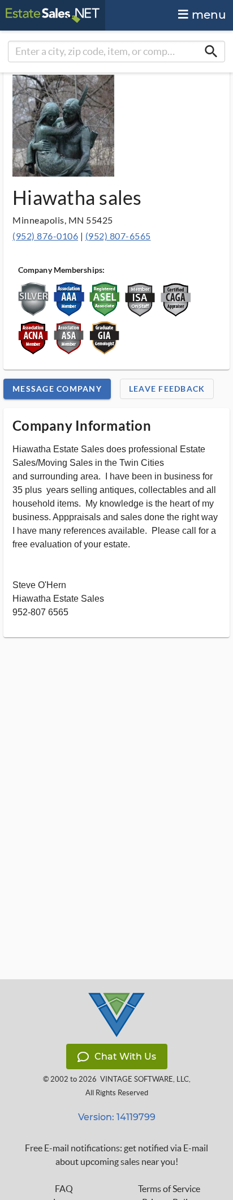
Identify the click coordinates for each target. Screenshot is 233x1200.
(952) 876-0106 (45, 235)
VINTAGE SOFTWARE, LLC (144, 1079)
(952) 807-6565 (118, 235)
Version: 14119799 (117, 1117)
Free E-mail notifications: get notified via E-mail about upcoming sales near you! (116, 1155)
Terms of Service (169, 1189)
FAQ (64, 1189)
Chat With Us (125, 1056)
